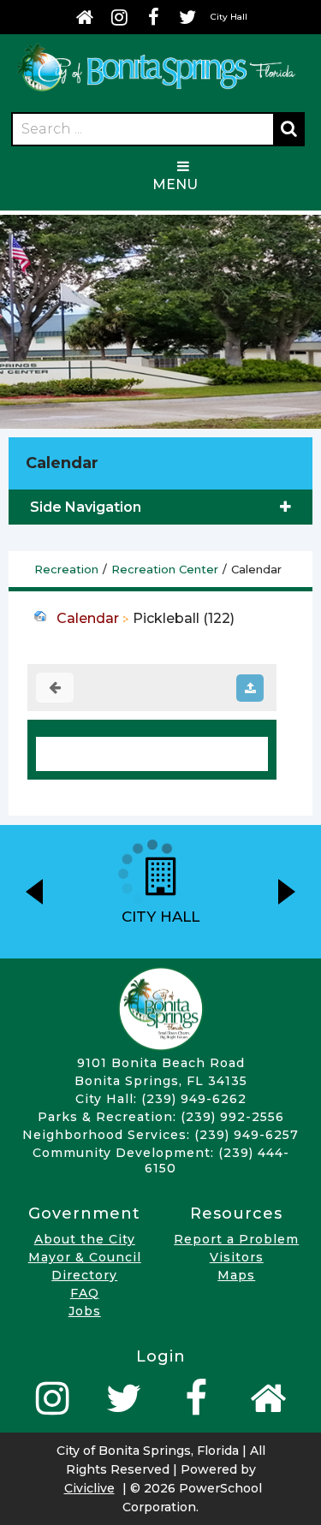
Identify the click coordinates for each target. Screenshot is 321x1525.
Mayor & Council (84, 1257)
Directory (84, 1275)
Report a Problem (236, 1239)
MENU (175, 184)
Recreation (66, 569)
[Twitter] (187, 17)
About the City (84, 1239)
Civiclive (89, 1488)
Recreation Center (164, 569)
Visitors (237, 1257)
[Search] (288, 129)
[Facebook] (153, 17)
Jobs (84, 1311)
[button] (34, 892)
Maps (236, 1275)
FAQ (84, 1293)
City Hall (229, 16)
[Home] (85, 17)
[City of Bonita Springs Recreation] (156, 92)
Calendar (87, 618)
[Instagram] (119, 17)
